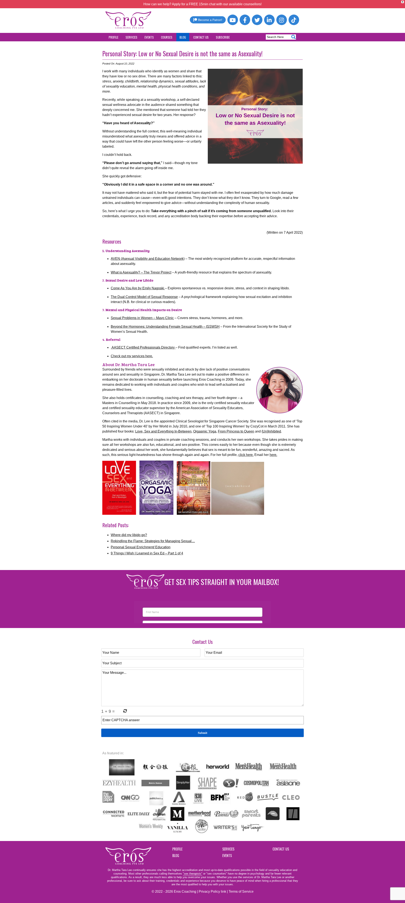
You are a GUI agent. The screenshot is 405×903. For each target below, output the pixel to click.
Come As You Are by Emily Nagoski (138, 288)
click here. (246, 455)
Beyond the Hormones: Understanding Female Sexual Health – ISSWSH (165, 326)
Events (149, 37)
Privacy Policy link (212, 891)
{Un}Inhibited (271, 431)
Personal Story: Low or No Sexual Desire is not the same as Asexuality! (182, 53)
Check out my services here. (132, 356)
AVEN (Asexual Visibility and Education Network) (148, 258)
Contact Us (201, 37)
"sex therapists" (192, 873)
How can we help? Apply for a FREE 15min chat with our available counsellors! (202, 4)
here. (273, 455)
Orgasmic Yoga (204, 431)
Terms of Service (241, 891)
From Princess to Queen (236, 431)
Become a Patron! (210, 20)
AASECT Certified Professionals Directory (143, 347)
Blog (183, 37)
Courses (166, 37)
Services (131, 37)
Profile (113, 37)
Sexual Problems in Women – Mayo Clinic (142, 318)
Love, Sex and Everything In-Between (163, 431)
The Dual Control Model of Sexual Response (144, 297)
